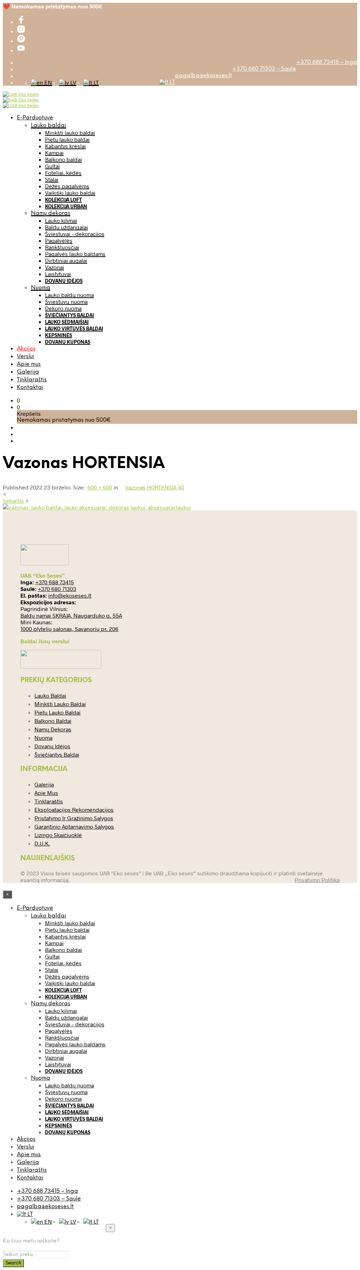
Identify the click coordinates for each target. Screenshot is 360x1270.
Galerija (28, 372)
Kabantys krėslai (65, 146)
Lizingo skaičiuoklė (58, 834)
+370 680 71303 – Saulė (264, 69)
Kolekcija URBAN (66, 206)
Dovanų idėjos (64, 281)
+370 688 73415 (54, 582)
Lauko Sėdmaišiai (67, 322)
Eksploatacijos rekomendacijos (74, 809)
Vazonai (54, 267)
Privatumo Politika (317, 879)
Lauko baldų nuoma (69, 294)
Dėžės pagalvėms (67, 186)
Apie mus (29, 364)
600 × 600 (100, 487)
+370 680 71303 (57, 588)
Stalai (51, 179)
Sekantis (13, 500)
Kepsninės (58, 335)
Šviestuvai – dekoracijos (74, 233)
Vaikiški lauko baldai (70, 192)
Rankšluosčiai (62, 247)
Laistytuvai (58, 273)
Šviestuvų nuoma (66, 301)
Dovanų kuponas (67, 342)
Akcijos (26, 349)
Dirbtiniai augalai (66, 260)
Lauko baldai (48, 126)
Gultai (52, 166)
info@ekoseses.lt (69, 595)
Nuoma (40, 288)
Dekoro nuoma (63, 308)
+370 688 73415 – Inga (326, 62)
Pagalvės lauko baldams (75, 253)
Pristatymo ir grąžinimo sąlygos (73, 818)
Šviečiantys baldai (69, 315)
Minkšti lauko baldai (70, 132)
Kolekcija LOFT (63, 200)
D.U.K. (42, 843)
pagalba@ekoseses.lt (203, 76)
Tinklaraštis (32, 380)
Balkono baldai (63, 159)
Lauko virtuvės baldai (74, 328)
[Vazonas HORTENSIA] (97, 507)
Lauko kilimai (61, 220)
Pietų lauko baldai (67, 139)
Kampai (54, 152)
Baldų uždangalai (66, 227)
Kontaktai (30, 387)
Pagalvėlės (58, 240)
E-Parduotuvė (35, 118)
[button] (18, 400)
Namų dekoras (50, 213)
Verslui (25, 357)
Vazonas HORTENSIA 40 (154, 487)
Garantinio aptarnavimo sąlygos (74, 826)
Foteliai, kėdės (63, 172)
